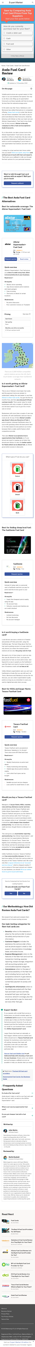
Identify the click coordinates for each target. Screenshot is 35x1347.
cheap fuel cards (13, 112)
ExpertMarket (16, 3)
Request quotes (10, 259)
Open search (32, 2)
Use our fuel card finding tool (14, 1053)
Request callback (17, 183)
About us (4, 1308)
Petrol (17, 476)
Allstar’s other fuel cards (11, 397)
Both (17, 513)
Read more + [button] (9, 278)
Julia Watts (10, 80)
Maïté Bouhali (27, 80)
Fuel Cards (10, 65)
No (24, 893)
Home (3, 65)
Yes (11, 893)
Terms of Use (5, 1319)
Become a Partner (6, 1311)
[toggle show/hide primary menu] (3, 2)
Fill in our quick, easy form (21, 152)
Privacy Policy (5, 1314)
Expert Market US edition (19, 1342)
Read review (24, 259)
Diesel (17, 494)
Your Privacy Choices (7, 1316)
